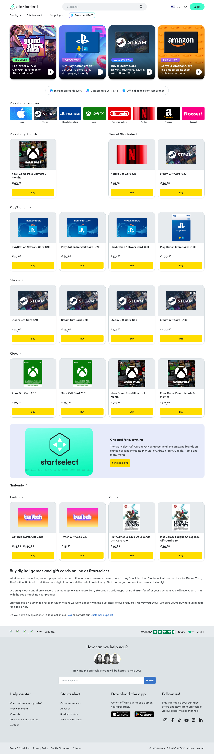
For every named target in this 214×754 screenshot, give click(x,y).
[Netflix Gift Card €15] (132, 154)
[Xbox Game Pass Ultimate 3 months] (33, 154)
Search (150, 680)
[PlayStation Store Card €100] (181, 227)
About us (65, 708)
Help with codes (19, 708)
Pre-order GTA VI (84, 15)
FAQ (69, 615)
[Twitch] (193, 720)
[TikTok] (179, 720)
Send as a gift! (120, 462)
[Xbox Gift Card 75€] (82, 373)
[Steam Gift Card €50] (132, 300)
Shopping (55, 15)
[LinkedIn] (200, 720)
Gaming (14, 15)
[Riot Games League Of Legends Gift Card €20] (181, 517)
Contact (14, 724)
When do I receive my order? (26, 703)
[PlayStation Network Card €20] (82, 227)
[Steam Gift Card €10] (33, 300)
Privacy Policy (40, 748)
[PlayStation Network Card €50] (132, 227)
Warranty (15, 714)
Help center (20, 693)
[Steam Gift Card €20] (181, 154)
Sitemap (77, 748)
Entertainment (34, 15)
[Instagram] (165, 720)
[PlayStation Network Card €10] (33, 227)
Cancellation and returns (24, 719)
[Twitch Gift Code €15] (82, 517)
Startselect (70, 693)
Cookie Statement (60, 748)
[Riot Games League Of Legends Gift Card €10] (131, 517)
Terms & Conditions (20, 748)
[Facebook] (172, 720)
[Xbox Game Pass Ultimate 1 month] (131, 373)
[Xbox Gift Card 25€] (33, 373)
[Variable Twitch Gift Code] (33, 517)
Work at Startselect (71, 719)
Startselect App (69, 714)
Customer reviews (70, 703)
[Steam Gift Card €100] (181, 300)
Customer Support (102, 615)
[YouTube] (186, 720)
